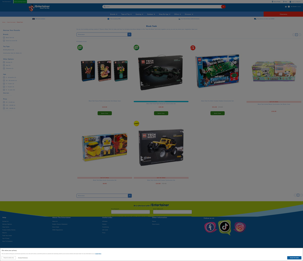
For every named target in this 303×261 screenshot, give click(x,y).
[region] (151, 254)
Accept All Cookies (294, 257)
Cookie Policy (98, 253)
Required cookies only (9, 257)
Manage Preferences (23, 257)
